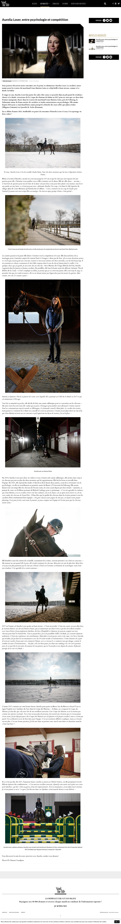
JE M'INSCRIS (60, 906)
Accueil (34, 3)
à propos (4, 912)
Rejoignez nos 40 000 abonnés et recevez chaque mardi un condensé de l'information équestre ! (60, 901)
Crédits (23, 912)
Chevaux (65, 3)
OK (116, 922)
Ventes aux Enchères (78, 3)
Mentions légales (14, 912)
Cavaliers (55, 3)
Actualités (44, 3)
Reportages (7, 81)
